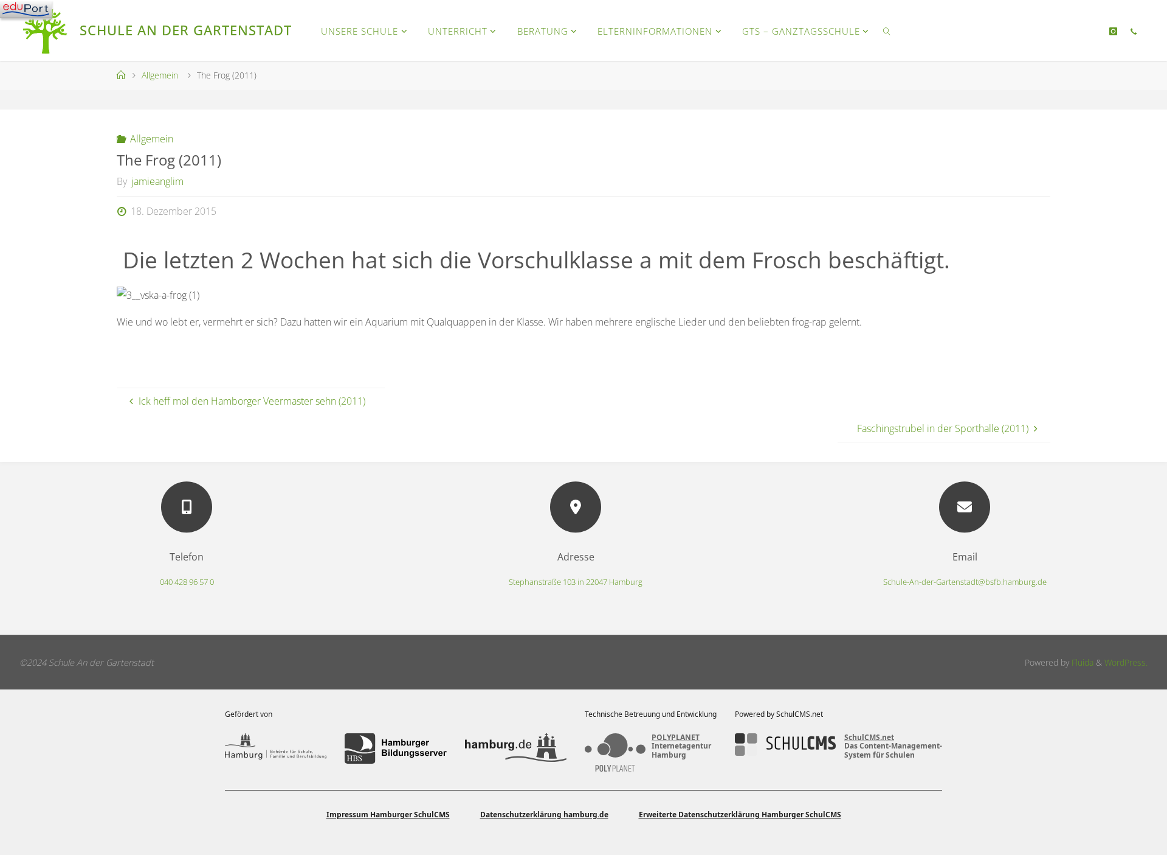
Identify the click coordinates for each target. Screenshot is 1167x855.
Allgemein (160, 75)
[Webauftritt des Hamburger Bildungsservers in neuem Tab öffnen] (395, 748)
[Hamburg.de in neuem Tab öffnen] (515, 748)
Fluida (1081, 662)
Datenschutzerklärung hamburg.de (544, 814)
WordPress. (1126, 662)
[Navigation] (26, 9)
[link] (887, 30)
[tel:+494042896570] (1133, 31)
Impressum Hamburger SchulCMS (388, 814)
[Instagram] (1113, 31)
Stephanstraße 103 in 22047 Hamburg (575, 581)
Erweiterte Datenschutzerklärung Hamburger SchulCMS (740, 814)
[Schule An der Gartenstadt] (46, 30)
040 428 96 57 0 (187, 581)
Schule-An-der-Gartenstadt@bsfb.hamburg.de (965, 581)
